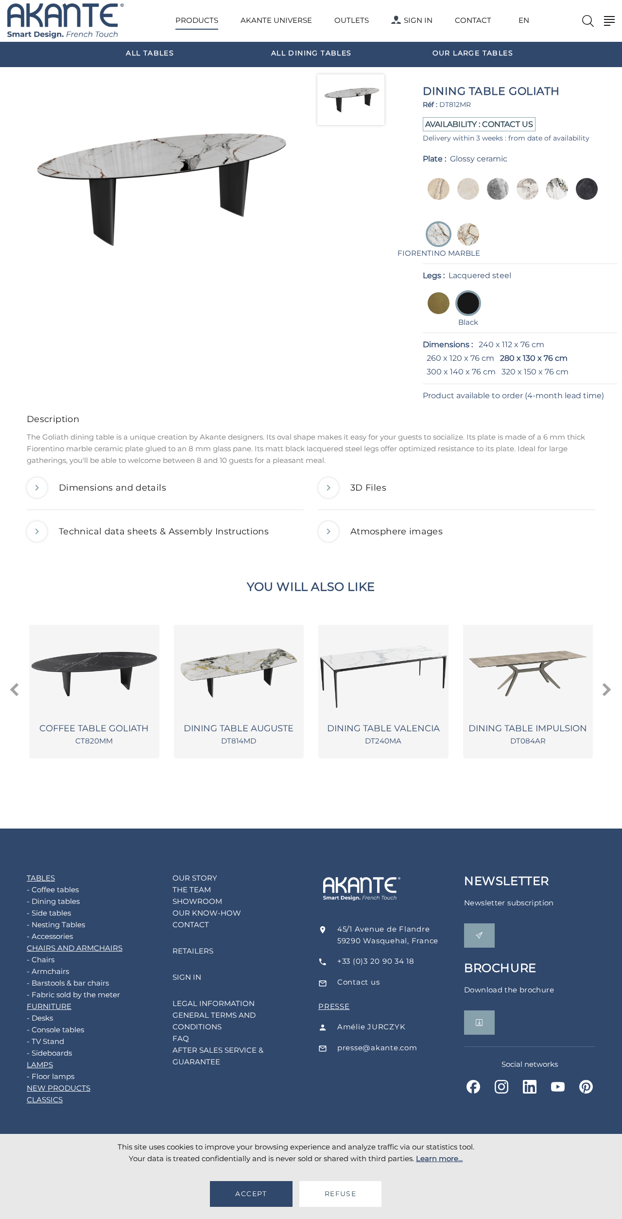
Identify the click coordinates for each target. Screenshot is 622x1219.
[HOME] (65, 21)
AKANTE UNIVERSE (276, 20)
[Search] (588, 21)
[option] (150, 52)
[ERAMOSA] (495, 195)
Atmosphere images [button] (396, 531)
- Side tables (49, 913)
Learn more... (439, 1158)
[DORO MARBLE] (554, 195)
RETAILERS (193, 950)
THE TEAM (192, 889)
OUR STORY (195, 878)
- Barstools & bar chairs (68, 983)
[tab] (311, 421)
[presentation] (15, 690)
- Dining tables (53, 901)
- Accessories (50, 936)
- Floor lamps (50, 1076)
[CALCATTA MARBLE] (524, 195)
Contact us (358, 982)
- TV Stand (45, 1041)
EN (523, 20)
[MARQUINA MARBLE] (584, 195)
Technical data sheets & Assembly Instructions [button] (164, 531)
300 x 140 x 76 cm (461, 371)
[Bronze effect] (436, 310)
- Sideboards (49, 1053)
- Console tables (55, 1029)
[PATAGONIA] (465, 241)
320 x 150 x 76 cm (535, 371)
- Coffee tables (53, 889)
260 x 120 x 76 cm (460, 358)
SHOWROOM (197, 901)
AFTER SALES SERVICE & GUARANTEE (218, 1055)
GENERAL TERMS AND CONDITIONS (214, 1020)
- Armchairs (48, 971)
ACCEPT (251, 1193)
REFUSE (340, 1193)
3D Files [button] (368, 487)
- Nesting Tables (56, 924)
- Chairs (40, 959)
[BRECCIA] (436, 195)
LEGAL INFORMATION (214, 1003)
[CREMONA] (465, 195)
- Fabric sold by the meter (73, 994)
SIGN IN (418, 20)
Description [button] (53, 419)
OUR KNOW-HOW (207, 913)
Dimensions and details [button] (112, 487)
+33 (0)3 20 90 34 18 (376, 961)
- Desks (40, 1018)
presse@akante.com (377, 1047)
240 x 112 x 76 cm (511, 344)
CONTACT (473, 20)
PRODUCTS (196, 20)
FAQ (181, 1038)
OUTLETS (351, 20)
